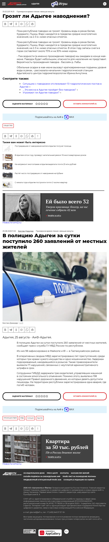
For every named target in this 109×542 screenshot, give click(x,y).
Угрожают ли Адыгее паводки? (41, 92)
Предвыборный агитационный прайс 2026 (42, 480)
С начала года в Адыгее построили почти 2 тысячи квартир (41, 182)
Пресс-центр (52, 473)
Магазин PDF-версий (80, 473)
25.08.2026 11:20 (9, 231)
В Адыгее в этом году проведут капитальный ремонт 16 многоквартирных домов (50, 155)
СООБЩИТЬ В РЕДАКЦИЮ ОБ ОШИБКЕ (78, 480)
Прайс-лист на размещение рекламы (79, 476)
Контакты (64, 473)
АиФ (21, 323)
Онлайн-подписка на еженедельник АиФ (41, 476)
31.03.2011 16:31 (8, 12)
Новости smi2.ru (12, 222)
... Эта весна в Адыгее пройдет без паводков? (49, 89)
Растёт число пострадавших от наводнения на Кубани (39, 173)
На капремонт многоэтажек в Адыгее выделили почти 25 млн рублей (45, 164)
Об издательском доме (34, 473)
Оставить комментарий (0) (85, 104)
